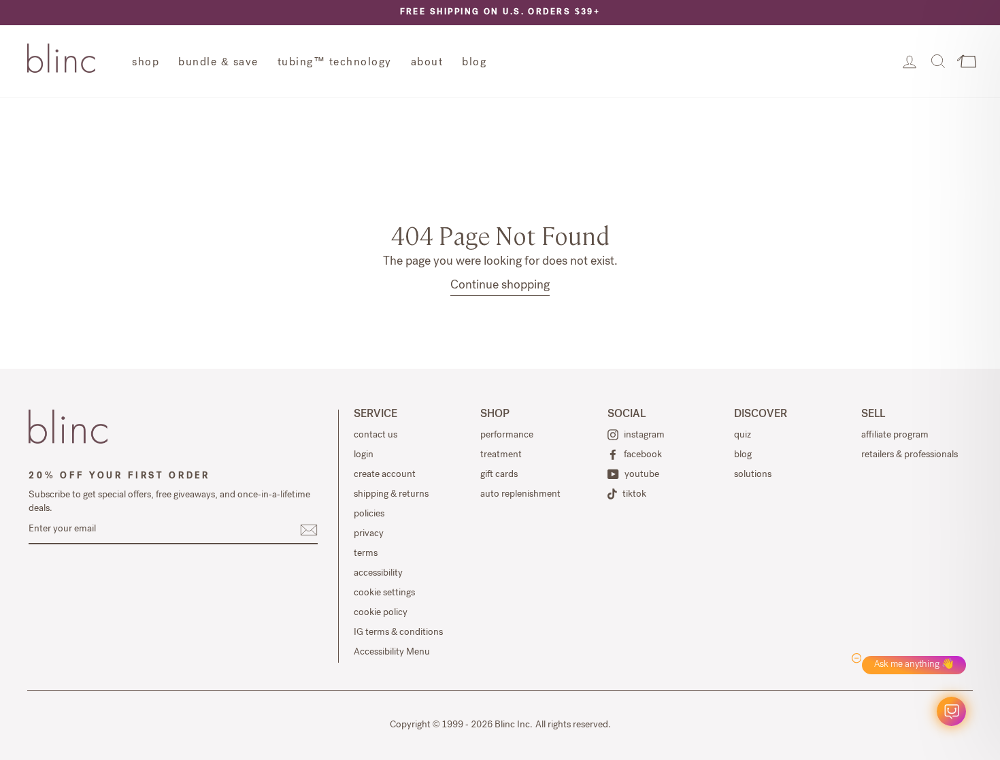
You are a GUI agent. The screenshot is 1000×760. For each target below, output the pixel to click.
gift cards (499, 475)
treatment (501, 455)
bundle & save (218, 63)
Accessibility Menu (392, 652)
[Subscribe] (309, 530)
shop (145, 63)
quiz (742, 435)
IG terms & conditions (398, 633)
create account (385, 475)
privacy (369, 534)
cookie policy (380, 613)
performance (506, 435)
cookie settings (384, 593)
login (363, 455)
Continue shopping (500, 286)
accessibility (378, 573)
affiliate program (895, 435)
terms (366, 554)
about (427, 63)
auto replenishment (520, 494)
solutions (752, 475)
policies (369, 514)
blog (474, 63)
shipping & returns (391, 494)
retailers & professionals (909, 455)
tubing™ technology (335, 63)
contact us (375, 435)
